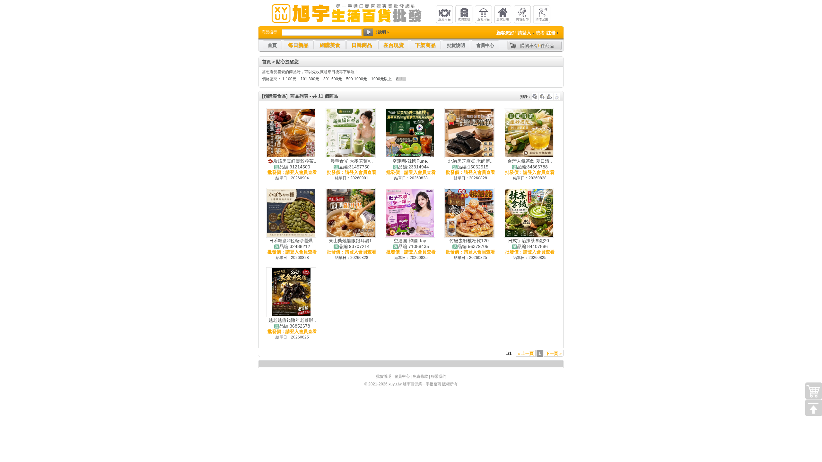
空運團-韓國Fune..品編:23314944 (411, 163)
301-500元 (332, 79)
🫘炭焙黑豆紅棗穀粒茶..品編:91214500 (292, 163)
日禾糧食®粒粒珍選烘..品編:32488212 (292, 243)
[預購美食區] (275, 95)
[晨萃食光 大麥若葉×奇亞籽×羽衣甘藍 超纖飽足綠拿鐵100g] (351, 133)
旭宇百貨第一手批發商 (422, 384)
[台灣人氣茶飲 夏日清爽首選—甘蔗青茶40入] (529, 133)
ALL (399, 79)
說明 (382, 32)
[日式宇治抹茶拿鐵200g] (529, 213)
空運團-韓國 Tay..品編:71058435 (411, 243)
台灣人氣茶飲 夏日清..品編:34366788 (530, 163)
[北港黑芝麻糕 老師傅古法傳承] (469, 133)
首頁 (266, 61)
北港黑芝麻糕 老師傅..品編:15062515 (470, 163)
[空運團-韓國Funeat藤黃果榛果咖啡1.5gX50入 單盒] (410, 133)
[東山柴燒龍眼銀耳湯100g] (351, 213)
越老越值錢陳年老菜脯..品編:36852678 (292, 323)
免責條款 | (422, 376)
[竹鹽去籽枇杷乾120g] (469, 213)
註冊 (551, 32)
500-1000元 (356, 79)
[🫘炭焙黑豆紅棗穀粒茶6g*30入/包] (291, 133)
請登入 (524, 32)
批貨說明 (383, 376)
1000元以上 (381, 79)
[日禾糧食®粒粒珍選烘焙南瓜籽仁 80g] (291, 213)
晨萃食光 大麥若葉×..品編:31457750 (351, 163)
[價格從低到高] (557, 93)
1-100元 (289, 79)
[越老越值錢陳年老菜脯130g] (291, 292)
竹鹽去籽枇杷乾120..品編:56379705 (470, 243)
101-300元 (310, 79)
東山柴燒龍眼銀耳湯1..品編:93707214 (351, 243)
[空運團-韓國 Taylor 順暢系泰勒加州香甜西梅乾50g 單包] (410, 213)
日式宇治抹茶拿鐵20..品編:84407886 (530, 243)
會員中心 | (403, 376)
